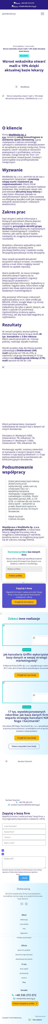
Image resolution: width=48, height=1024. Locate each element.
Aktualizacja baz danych (24, 959)
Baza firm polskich (13, 850)
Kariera (24, 978)
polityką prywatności (9, 874)
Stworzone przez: (40, 1016)
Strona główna (18, 46)
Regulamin (24, 933)
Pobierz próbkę (15, 575)
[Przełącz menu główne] (42, 13)
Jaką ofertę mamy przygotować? (19, 846)
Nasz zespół (24, 969)
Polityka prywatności (24, 938)
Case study (29, 46)
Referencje (24, 920)
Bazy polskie (24, 56)
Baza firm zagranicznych (15, 854)
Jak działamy (24, 973)
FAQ (24, 929)
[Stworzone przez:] (35, 1020)
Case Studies (24, 924)
